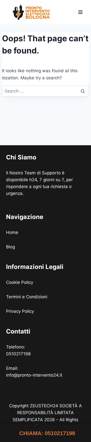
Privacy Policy (20, 311)
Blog (10, 246)
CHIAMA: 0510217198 (47, 433)
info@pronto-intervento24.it (34, 375)
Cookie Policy (20, 282)
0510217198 (18, 353)
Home (12, 232)
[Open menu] (80, 12)
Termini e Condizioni (27, 296)
